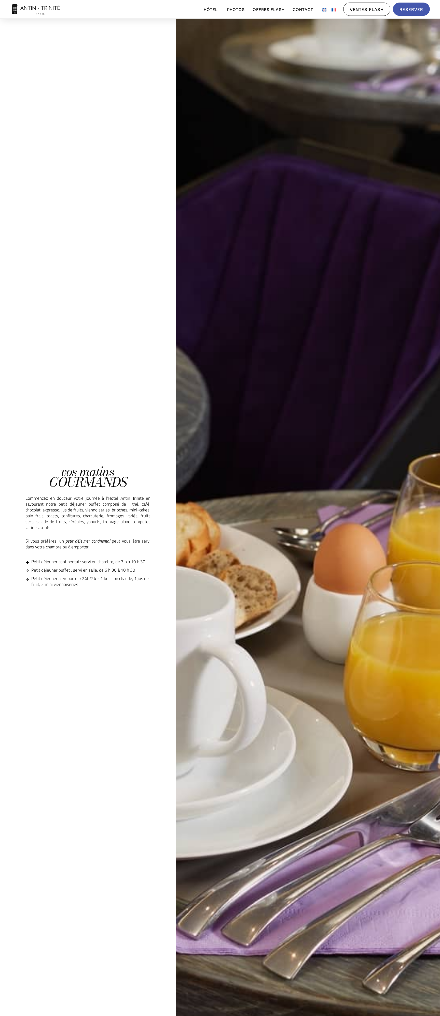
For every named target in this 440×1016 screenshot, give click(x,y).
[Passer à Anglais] (324, 9)
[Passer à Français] (334, 9)
